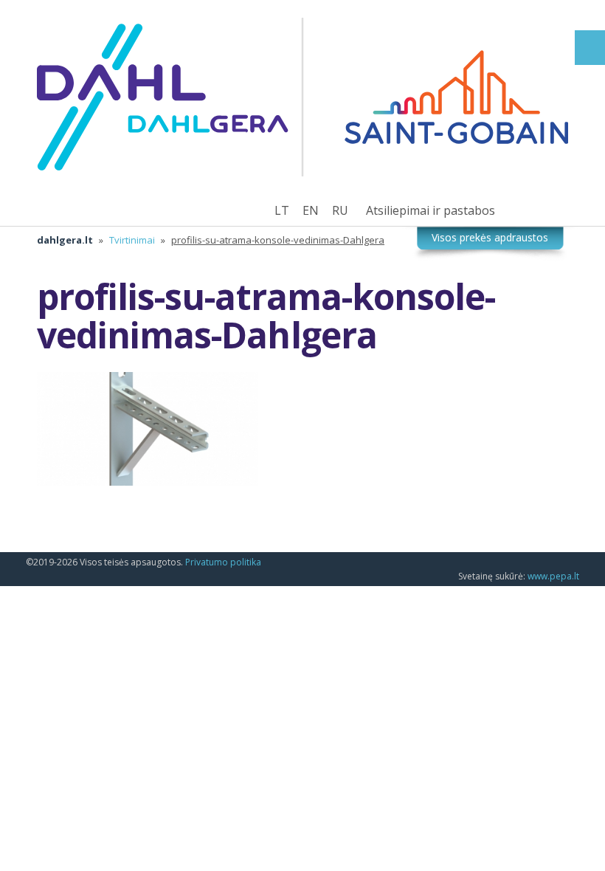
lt (281, 210)
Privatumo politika (223, 562)
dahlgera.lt (65, 240)
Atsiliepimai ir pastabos (430, 210)
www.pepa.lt (553, 576)
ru (340, 210)
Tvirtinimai (132, 240)
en (310, 210)
